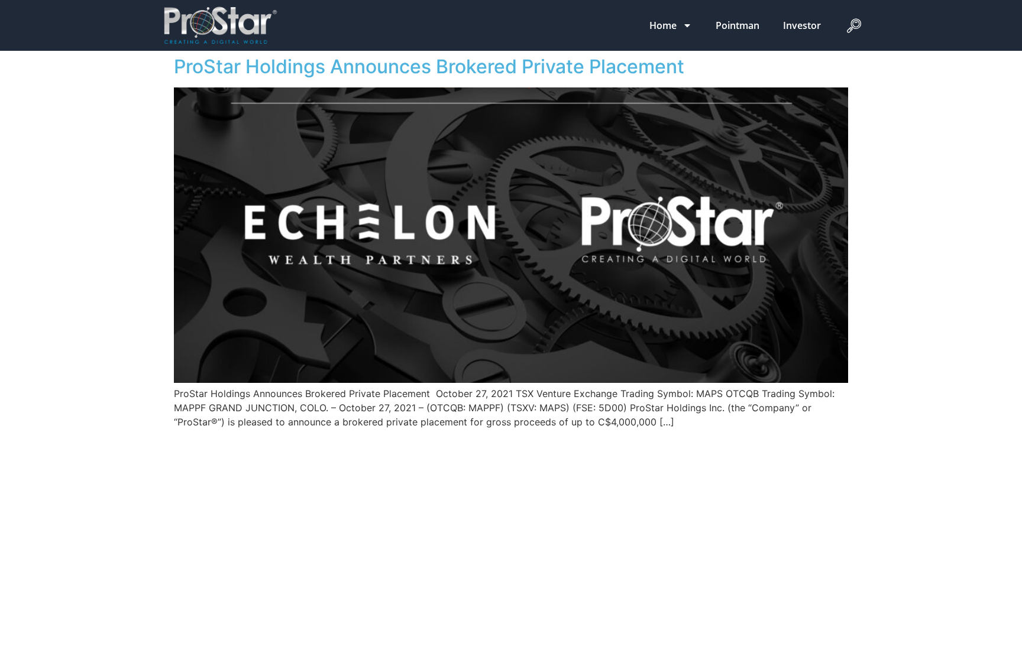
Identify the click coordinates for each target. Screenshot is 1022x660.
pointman (737, 25)
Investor (802, 25)
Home (663, 25)
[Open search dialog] (853, 28)
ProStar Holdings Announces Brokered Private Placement (429, 66)
